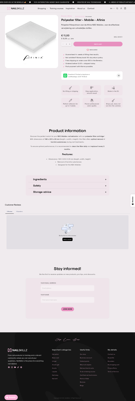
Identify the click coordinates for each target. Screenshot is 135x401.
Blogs (82, 385)
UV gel (54, 361)
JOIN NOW (67, 309)
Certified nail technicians (88, 375)
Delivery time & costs (87, 368)
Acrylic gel (55, 364)
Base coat (55, 358)
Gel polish (55, 354)
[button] (117, 8)
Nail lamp (55, 375)
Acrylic (54, 368)
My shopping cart (113, 364)
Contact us (111, 354)
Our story (83, 354)
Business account (86, 358)
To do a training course (87, 371)
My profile (111, 358)
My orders (111, 361)
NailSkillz (67, 398)
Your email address (48, 283)
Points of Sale (84, 378)
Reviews (82, 382)
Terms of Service (113, 371)
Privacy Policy (112, 368)
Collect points (84, 361)
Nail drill (55, 378)
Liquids (54, 371)
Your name (45, 295)
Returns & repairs (85, 364)
